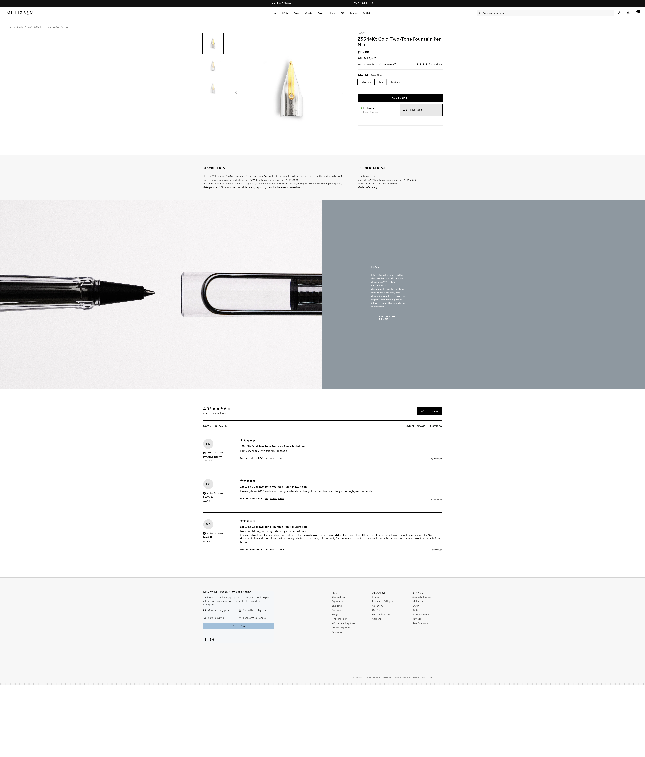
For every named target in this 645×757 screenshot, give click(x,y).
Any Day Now (420, 623)
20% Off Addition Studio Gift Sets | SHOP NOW (322, 3)
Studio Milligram (421, 597)
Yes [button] (266, 458)
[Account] (628, 13)
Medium (395, 82)
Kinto (415, 610)
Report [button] (273, 458)
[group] (221, 409)
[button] (637, 13)
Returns (336, 610)
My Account (339, 601)
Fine (381, 82)
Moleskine (418, 601)
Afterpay (337, 632)
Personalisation (381, 614)
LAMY (361, 33)
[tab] (414, 426)
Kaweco (417, 618)
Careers (376, 618)
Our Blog (377, 610)
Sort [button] (206, 426)
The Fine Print (339, 618)
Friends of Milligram (383, 601)
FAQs (335, 614)
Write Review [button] (429, 411)
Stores (375, 597)
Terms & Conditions (421, 677)
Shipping (337, 605)
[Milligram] (21, 13)
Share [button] (281, 458)
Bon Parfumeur (420, 614)
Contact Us (338, 597)
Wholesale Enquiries (343, 623)
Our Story (377, 605)
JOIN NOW (238, 626)
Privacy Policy (402, 677)
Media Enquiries (341, 627)
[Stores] (619, 13)
